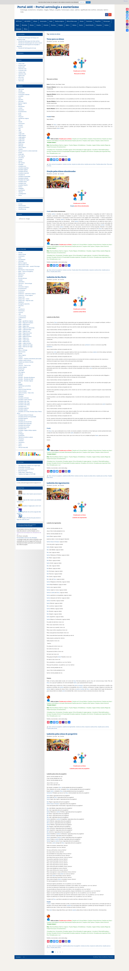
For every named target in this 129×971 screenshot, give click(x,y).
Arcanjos (57, 541)
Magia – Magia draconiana (25, 333)
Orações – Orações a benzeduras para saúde (29, 358)
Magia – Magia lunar (23, 338)
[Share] (127, 30)
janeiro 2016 (21, 67)
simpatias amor (22, 166)
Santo (58, 128)
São (48, 549)
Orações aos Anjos (107, 138)
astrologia (20, 101)
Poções (20, 152)
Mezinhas (24, 25)
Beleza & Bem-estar (72, 21)
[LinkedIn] (127, 12)
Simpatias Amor (51, 149)
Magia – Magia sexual (23, 341)
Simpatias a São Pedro (24, 404)
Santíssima (49, 346)
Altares (35, 21)
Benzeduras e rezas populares (26, 269)
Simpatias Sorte (22, 428)
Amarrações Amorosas (24, 467)
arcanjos (81, 685)
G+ (24, 957)
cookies (20, 108)
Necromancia (21, 351)
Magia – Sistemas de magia (25, 346)
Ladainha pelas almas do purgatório (62, 734)
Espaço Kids (21, 297)
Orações (38, 25)
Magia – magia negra (23, 340)
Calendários (21, 281)
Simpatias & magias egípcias (84, 149)
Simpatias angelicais (75, 151)
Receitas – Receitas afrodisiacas (26, 377)
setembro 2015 (22, 74)
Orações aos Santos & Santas (25, 362)
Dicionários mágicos (23, 287)
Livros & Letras (22, 316)
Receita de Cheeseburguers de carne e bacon (30, 43)
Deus (55, 124)
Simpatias (99, 25)
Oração (72, 206)
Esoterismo (89, 21)
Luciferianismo (22, 317)
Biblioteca (20, 275)
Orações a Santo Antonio (101, 140)
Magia (17, 25)
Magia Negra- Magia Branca (25, 472)
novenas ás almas (66, 164)
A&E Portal (19, 21)
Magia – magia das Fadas (24, 329)
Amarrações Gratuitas (23, 94)
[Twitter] (127, 18)
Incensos (20, 127)
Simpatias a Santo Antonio (25, 399)
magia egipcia (21, 137)
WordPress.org (22, 209)
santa (103, 404)
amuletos (20, 96)
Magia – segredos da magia (25, 345)
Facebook (18, 957)
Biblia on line (21, 273)
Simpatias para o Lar (55, 153)
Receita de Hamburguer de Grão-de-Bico (29, 41)
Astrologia (21, 261)
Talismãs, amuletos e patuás (25, 437)
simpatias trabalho (23, 185)
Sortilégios (21, 433)
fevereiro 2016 (22, 65)
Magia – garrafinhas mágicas (25, 321)
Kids (19, 128)
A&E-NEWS (27, 21)
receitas (20, 159)
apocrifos (20, 99)
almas (50, 164)
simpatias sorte (22, 183)
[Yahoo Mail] (127, 24)
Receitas (53, 25)
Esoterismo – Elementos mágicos (27, 293)
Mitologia (20, 145)
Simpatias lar (21, 174)
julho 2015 (21, 77)
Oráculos (46, 25)
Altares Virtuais (22, 254)
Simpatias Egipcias (23, 418)
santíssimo (87, 345)
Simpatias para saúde (23, 427)
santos (61, 687)
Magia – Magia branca (24, 324)
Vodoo (20, 444)
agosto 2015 (21, 75)
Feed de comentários (23, 207)
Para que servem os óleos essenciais (27, 151)
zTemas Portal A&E (23, 447)
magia (20, 132)
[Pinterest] (127, 9)
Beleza (57, 145)
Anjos (50, 21)
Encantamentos (61, 147)
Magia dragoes (22, 135)
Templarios (21, 439)
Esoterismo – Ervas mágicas (25, 295)
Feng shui (20, 116)
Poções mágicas (22, 367)
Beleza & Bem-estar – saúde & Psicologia (29, 266)
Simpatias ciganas (67, 149)
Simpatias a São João (23, 401)
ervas (19, 113)
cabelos (95, 352)
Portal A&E (21, 154)
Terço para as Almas (55, 39)
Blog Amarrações (22, 470)
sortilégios (21, 188)
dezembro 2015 (22, 68)
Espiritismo (21, 302)
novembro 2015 (22, 70)
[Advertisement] (29, 234)
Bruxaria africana (22, 278)
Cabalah (20, 280)
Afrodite (80, 145)
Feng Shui (98, 21)
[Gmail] (127, 21)
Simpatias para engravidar (100, 151)
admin (55, 41)
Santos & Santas (22, 391)
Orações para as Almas (79, 71)
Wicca (25, 29)
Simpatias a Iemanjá (23, 398)
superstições (21, 190)
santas (53, 214)
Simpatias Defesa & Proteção (25, 415)
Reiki (19, 382)
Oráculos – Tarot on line (24, 365)
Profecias (20, 374)
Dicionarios (21, 110)
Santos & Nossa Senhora (24, 389)
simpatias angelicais (23, 168)
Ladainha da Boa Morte (56, 277)
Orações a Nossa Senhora (94, 138)
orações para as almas (89, 164)
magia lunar (21, 140)
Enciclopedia (21, 290)
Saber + (68, 25)
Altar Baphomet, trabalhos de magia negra (29, 465)
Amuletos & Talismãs (97, 149)
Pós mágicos (21, 156)
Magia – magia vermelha (24, 343)
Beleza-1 (20, 268)
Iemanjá (20, 125)
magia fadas (21, 139)
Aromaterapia (21, 259)
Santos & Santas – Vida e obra (26, 392)
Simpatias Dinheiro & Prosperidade (60, 151)
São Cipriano (21, 162)
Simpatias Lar (21, 420)
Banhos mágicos (59, 21)
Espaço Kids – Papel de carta (25, 300)
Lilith (19, 130)
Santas (48, 590)
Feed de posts (22, 205)
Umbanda (18, 29)
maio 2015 (21, 80)
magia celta (21, 133)
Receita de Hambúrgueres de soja (27, 48)
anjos (76, 685)
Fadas (19, 115)
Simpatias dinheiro (23, 171)
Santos (81, 25)
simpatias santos (22, 181)
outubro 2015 (21, 72)
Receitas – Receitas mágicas (25, 381)
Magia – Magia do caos (24, 331)
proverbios (21, 157)
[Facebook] (127, 15)
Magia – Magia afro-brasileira (25, 322)
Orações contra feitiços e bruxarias (55, 140)
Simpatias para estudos (24, 425)
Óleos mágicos (22, 355)
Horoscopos (106, 21)
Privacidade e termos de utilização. (27, 537)
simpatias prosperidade (24, 176)
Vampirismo (21, 442)
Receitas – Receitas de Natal (25, 379)
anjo (91, 368)
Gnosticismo (21, 309)
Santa (48, 536)
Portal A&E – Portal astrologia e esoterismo (48, 7)
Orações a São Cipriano (89, 140)
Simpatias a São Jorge (24, 403)
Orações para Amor (77, 140)
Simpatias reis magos (23, 180)
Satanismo (21, 394)
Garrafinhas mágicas (23, 118)
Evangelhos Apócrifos (24, 304)
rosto (55, 352)
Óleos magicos (22, 147)
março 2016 (21, 63)
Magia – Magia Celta (23, 326)
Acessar (20, 204)
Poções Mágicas (73, 145)
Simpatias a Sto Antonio (87, 151)
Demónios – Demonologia (25, 283)
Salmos (74, 25)
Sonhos (107, 25)
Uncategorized (22, 193)
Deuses (82, 21)
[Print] (127, 27)
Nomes (32, 25)
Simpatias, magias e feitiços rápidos (27, 430)
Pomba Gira (21, 369)
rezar (50, 910)
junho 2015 (21, 79)
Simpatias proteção (23, 178)
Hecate (20, 121)
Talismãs (20, 192)
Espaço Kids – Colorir (23, 299)
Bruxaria (20, 276)
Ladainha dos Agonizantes (58, 483)
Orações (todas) (51, 142)
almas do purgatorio (57, 164)
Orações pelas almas (101, 164)
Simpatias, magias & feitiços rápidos (95, 145)
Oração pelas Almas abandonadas (61, 171)
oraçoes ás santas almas (78, 164)
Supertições (21, 435)
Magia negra (21, 142)
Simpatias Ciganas (23, 169)
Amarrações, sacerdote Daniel (26, 469)
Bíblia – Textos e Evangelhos (25, 271)
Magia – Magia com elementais (26, 328)
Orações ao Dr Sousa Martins (79, 138)
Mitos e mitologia (22, 350)
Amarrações (43, 21)
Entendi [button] (88, 2)
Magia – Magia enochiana (24, 336)
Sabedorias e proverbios (24, 386)
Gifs (19, 120)
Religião (60, 25)
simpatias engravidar (23, 173)
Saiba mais (82, 2)
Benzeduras (68, 140)
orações (69, 905)
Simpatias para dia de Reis (25, 422)
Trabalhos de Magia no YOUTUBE (26, 474)
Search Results (90, 25)
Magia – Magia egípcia (24, 334)
